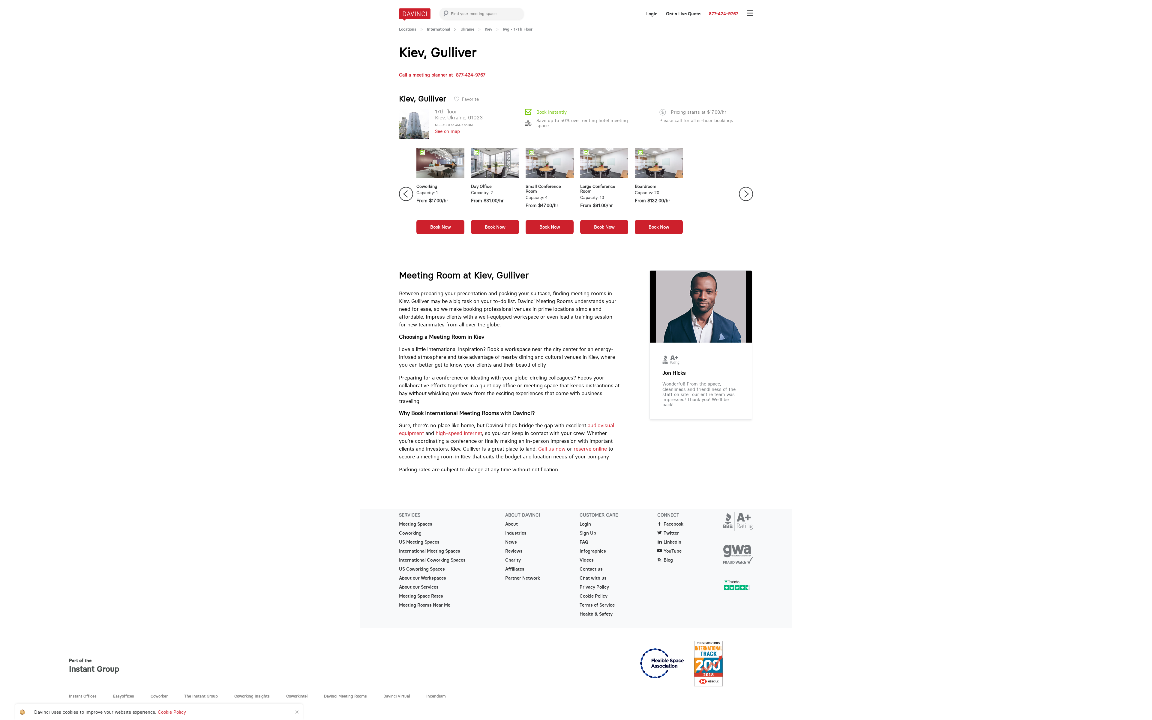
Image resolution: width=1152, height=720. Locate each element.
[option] (440, 194)
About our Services (419, 587)
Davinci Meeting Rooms (345, 696)
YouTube (673, 551)
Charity (513, 560)
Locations (407, 29)
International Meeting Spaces (429, 551)
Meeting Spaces (415, 524)
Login (652, 14)
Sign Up (588, 533)
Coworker (159, 696)
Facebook (673, 524)
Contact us (591, 569)
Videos (587, 560)
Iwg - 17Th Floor (517, 29)
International (438, 29)
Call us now (552, 449)
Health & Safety (596, 614)
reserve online (590, 449)
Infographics (593, 551)
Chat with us (593, 578)
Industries (515, 533)
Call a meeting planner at (442, 74)
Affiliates (514, 569)
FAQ (584, 542)
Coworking (410, 533)
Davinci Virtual (396, 696)
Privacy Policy (594, 587)
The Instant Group (201, 696)
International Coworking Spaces (432, 560)
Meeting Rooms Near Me (424, 605)
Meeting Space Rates (421, 596)
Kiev (488, 29)
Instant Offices (83, 696)
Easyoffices (123, 696)
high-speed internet (459, 433)
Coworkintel (297, 696)
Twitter (671, 533)
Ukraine (467, 29)
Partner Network (522, 578)
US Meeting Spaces (419, 542)
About (511, 524)
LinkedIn (672, 542)
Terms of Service (597, 605)
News (511, 542)
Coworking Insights (252, 696)
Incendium (436, 696)
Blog (668, 560)
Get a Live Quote (683, 14)
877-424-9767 (723, 14)
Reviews (514, 551)
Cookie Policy (594, 596)
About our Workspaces (422, 578)
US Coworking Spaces (422, 569)
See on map (447, 131)
